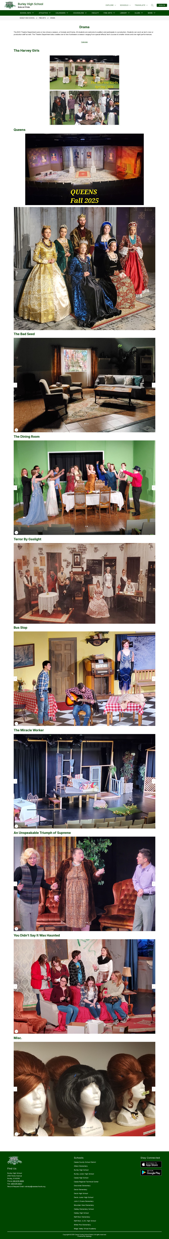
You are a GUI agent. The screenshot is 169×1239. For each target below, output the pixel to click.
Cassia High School (81, 1178)
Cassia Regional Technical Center (86, 1182)
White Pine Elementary (82, 1225)
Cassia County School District (85, 1162)
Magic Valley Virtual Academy (85, 1229)
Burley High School (27, 18)
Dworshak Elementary (82, 1186)
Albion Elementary (81, 1166)
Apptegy (89, 1236)
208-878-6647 (16, 1184)
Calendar (84, 42)
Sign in (162, 5)
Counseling (78, 13)
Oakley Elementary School (84, 1209)
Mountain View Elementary (84, 1205)
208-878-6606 (18, 1181)
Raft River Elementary (82, 1217)
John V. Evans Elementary (83, 1201)
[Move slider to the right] (153, 385)
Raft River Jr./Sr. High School (85, 1221)
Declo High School (81, 1193)
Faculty (95, 13)
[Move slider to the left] (15, 385)
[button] (84, 423)
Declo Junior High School (83, 1197)
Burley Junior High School (84, 1174)
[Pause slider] (16, 430)
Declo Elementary (80, 1189)
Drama (52, 18)
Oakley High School (81, 1213)
